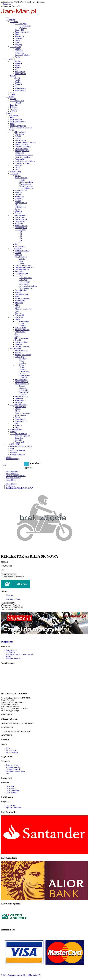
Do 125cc (23, 28)
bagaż (12, 448)
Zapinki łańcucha (21, 226)
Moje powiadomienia (13, 658)
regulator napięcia (21, 396)
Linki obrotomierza (26, 288)
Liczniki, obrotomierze (23, 265)
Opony (17, 167)
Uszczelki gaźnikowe (22, 147)
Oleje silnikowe (16, 119)
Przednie (22, 326)
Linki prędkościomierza (28, 286)
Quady (17, 40)
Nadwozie (15, 249)
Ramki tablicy (20, 301)
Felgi (17, 311)
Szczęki (18, 409)
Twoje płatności (11, 792)
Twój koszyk (10, 805)
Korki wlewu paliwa (22, 157)
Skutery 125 (19, 30)
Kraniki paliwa (20, 140)
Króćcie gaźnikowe (22, 151)
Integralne (13, 105)
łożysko (18, 176)
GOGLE (18, 103)
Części (10, 130)
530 (20, 238)
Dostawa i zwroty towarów (15, 476)
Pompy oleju (19, 153)
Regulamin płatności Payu (15, 771)
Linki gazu (23, 280)
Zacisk (17, 417)
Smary (12, 124)
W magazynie (6, 605)
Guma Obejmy (15, 348)
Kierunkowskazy (21, 380)
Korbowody (19, 196)
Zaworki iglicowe (21, 144)
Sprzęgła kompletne (26, 188)
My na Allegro (11, 750)
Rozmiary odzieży (12, 472)
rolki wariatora (20, 246)
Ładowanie (19, 398)
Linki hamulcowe (25, 278)
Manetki (18, 292)
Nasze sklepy (10, 480)
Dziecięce (18, 38)
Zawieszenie (16, 317)
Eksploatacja (12, 115)
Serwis (8, 457)
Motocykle (20, 24)
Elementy (18, 344)
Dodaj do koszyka (9, 574)
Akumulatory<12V (22, 384)
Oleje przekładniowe (17, 122)
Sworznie (18, 192)
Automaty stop (20, 407)
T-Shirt (12, 94)
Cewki (21, 367)
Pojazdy (10, 20)
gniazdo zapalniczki (17, 450)
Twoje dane (10, 786)
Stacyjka (18, 353)
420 (20, 236)
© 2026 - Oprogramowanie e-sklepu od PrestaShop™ (20, 975)
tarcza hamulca (20, 415)
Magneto (22, 369)
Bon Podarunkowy (12, 459)
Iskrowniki (23, 378)
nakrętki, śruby (15, 171)
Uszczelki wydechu (22, 346)
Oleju (14, 334)
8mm (21, 261)
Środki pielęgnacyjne (18, 126)
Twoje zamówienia (12, 790)
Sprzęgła (20, 180)
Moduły (22, 373)
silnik (14, 174)
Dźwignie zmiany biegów (24, 267)
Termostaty (19, 438)
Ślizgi (17, 244)
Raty (7, 773)
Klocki (17, 411)
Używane (15, 47)
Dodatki (13, 76)
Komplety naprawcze (22, 436)
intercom (13, 452)
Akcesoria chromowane (23, 309)
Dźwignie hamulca (22, 269)
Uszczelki (18, 194)
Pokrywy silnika (21, 203)
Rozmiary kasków (12, 474)
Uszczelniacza (20, 332)
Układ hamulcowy (18, 405)
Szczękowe (14, 109)
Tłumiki (18, 340)
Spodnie (18, 67)
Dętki (17, 169)
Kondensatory (24, 375)
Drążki (17, 319)
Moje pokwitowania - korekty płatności (20, 654)
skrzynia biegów (21, 190)
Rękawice (18, 63)
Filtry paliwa (19, 134)
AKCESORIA (13, 444)
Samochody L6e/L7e (22, 55)
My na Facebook (12, 752)
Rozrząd (18, 213)
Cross (17, 42)
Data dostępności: (7, 607)
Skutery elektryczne (22, 32)
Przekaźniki (23, 390)
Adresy (8, 656)
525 (20, 242)
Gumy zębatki (20, 221)
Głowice (18, 205)
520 (20, 240)
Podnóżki (18, 255)
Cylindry (18, 201)
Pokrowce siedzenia (22, 298)
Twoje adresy (10, 788)
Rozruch (20, 386)
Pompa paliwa (20, 159)
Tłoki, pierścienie (21, 178)
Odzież (10, 59)
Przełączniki (19, 315)
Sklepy (8, 748)
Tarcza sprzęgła (25, 184)
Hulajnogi (18, 45)
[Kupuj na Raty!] (44, 584)
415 (20, 234)
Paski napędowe (21, 228)
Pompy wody (20, 442)
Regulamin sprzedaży (13, 478)
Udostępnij (10, 595)
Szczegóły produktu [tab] (13, 599)
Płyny (12, 117)
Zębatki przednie (21, 219)
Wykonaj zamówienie (13, 808)
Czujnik (13, 432)
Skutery (18, 34)
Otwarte (13, 99)
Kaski (10, 97)
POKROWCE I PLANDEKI (21, 446)
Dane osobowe (11, 650)
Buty (16, 70)
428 (20, 232)
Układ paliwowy (18, 132)
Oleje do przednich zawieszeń (21, 128)
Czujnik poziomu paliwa (24, 155)
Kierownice (19, 271)
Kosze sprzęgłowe (26, 182)
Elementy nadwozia (22, 251)
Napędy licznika (21, 257)
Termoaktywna (20, 74)
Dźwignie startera (21, 273)
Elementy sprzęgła (26, 186)
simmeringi (19, 199)
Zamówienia (10, 652)
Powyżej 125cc (25, 26)
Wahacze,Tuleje (20, 328)
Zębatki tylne (19, 217)
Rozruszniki (23, 392)
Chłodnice (18, 440)
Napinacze (19, 224)
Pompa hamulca (21, 419)
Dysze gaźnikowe (21, 149)
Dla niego (15, 61)
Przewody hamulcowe (23, 413)
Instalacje (18, 403)
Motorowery (19, 36)
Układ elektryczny (18, 350)
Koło (17, 296)
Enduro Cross (17, 101)
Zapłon (19, 365)
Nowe (14, 22)
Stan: (3, 609)
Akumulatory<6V (21, 382)
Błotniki (18, 253)
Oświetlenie (21, 359)
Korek (17, 336)
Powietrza (18, 425)
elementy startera (16, 430)
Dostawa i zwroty (12, 765)
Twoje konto (7, 642)
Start (7, 17)
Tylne (21, 323)
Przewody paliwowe (22, 163)
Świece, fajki (19, 357)
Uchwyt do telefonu (17, 455)
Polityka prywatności (13, 769)
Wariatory (18, 211)
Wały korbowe (20, 207)
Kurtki (17, 65)
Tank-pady (19, 303)
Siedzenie (18, 313)
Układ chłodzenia (18, 434)
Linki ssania (23, 284)
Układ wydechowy (19, 338)
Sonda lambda (20, 400)
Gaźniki (18, 136)
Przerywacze (24, 371)
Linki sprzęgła (24, 282)
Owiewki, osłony (21, 290)
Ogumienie (16, 165)
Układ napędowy (18, 215)
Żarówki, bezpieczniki (23, 355)
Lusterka (20, 259)
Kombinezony (20, 72)
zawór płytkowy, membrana (25, 161)
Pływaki (18, 138)
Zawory (18, 209)
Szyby (17, 305)
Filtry (14, 423)
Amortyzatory (22, 321)
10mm (21, 263)
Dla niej (15, 78)
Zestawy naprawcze (22, 330)
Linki (18, 276)
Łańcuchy (20, 230)
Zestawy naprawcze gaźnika (25, 142)
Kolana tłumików (21, 342)
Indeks (3, 603)
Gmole (17, 307)
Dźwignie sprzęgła (22, 294)
